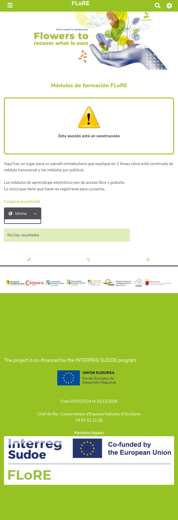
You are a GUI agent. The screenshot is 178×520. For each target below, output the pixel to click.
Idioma (21, 213)
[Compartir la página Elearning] (148, 260)
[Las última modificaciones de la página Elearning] (89, 260)
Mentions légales (89, 432)
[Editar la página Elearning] (29, 260)
